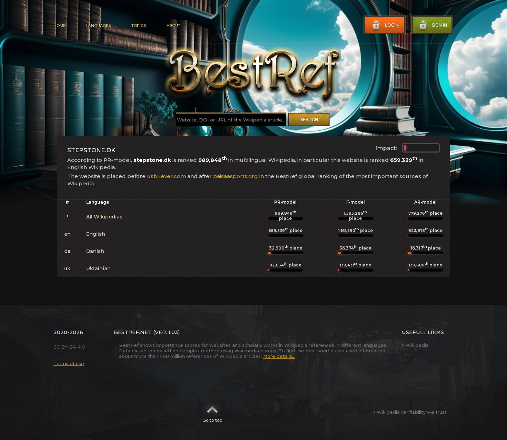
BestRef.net (133, 332)
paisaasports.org (235, 176)
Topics (138, 25)
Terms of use (68, 363)
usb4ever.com (166, 176)
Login (392, 25)
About (173, 25)
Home (59, 25)
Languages (98, 25)
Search (309, 119)
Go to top (212, 420)
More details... (279, 356)
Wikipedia (417, 345)
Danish (95, 251)
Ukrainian (98, 268)
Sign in (439, 25)
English (95, 234)
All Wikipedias (104, 217)
